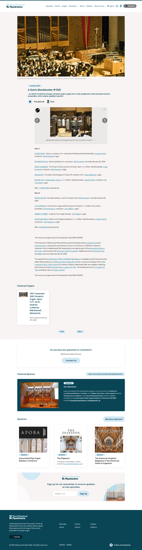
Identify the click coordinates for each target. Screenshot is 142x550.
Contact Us (71, 360)
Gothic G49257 (59, 270)
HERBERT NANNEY (41, 214)
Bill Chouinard (48, 156)
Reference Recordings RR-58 (65, 262)
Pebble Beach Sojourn (53, 180)
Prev (61, 332)
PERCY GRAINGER (41, 167)
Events (57, 6)
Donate (131, 6)
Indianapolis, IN (94, 400)
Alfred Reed (53, 259)
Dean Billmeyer (90, 175)
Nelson (77, 259)
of (87, 400)
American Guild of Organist (67, 251)
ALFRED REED (40, 153)
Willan (40, 254)
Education (72, 6)
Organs (64, 6)
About (82, 6)
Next (80, 332)
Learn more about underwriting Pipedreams (105, 374)
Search (77, 527)
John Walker (68, 209)
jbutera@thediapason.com (73, 464)
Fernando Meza (49, 209)
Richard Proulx (99, 251)
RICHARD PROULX (41, 161)
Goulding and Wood (78, 400)
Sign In (111, 6)
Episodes (49, 6)
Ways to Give (99, 6)
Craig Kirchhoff (100, 153)
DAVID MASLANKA (41, 219)
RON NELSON (39, 180)
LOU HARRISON (40, 206)
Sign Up (83, 493)
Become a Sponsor (114, 419)
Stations (89, 6)
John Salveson (48, 222)
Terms (69, 544)
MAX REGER (39, 175)
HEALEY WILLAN (40, 198)
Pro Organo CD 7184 (68, 267)
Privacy (62, 544)
